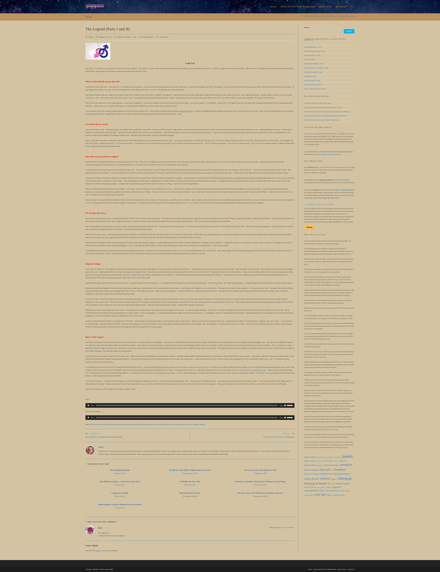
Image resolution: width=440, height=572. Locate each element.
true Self (184, 424)
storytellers (157, 424)
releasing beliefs (311, 490)
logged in (99, 551)
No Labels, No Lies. (259, 370)
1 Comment (163, 37)
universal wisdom (199, 424)
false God (122, 424)
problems (328, 487)
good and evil (344, 473)
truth (190, 424)
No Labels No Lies (310, 134)
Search (306, 28)
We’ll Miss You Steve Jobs (190, 482)
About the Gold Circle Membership (325, 569)
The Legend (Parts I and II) (346, 16)
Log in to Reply (288, 527)
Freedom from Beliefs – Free (313, 64)
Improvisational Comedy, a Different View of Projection (119, 504)
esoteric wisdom (112, 424)
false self (129, 424)
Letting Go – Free (310, 76)
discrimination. (310, 465)
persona (317, 487)
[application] (190, 405)
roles (342, 491)
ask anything (338, 457)
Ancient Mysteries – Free (312, 47)
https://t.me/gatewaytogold (344, 190)
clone (335, 461)
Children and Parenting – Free (314, 51)
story (151, 424)
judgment (334, 479)
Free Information (146, 37)
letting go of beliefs (315, 483)
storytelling (167, 424)
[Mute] (285, 405)
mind (306, 487)
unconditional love (338, 495)
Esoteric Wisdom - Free (126, 37)
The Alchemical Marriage (120, 470)
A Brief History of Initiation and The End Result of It (321, 120)
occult (311, 487)
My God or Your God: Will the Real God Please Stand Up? (260, 493)
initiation (136, 424)
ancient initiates (95, 424)
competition (342, 461)
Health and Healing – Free (313, 72)
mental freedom (342, 483)
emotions (346, 465)
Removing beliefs (332, 491)
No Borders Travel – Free (312, 85)
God (335, 474)
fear (332, 470)
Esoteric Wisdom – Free (312, 55)
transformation (309, 495)
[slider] (290, 405)
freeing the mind (325, 474)
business (318, 461)
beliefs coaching (309, 461)
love (332, 484)
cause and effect (327, 461)
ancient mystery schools (325, 457)
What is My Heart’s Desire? (190, 493)
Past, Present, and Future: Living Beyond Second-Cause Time (324, 116)
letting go (144, 424)
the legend (176, 424)
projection (336, 487)
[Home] (302, 16)
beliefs (103, 424)
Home (310, 569)
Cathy (90, 37)
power (322, 487)
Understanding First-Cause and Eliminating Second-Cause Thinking (326, 112)
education (320, 465)
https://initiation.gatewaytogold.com (329, 154)
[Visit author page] (90, 450)
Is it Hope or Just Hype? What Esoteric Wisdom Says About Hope (260, 482)
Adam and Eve (310, 457)
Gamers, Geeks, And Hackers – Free (316, 68)
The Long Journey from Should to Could (260, 470)
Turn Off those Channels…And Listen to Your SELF (119, 482)
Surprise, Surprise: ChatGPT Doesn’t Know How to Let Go (323, 107)
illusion (315, 478)
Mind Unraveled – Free (312, 80)
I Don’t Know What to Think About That (317, 103)
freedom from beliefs (311, 474)
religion (322, 491)
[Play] (88, 405)
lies (329, 483)
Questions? (351, 569)
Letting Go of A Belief (119, 493)
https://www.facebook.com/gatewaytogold (334, 167)
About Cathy (342, 569)
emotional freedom (331, 465)
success (347, 491)
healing (307, 479)
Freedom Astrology (186, 111)
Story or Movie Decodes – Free (314, 89)
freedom (340, 469)
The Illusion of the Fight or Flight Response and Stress (190, 470)
